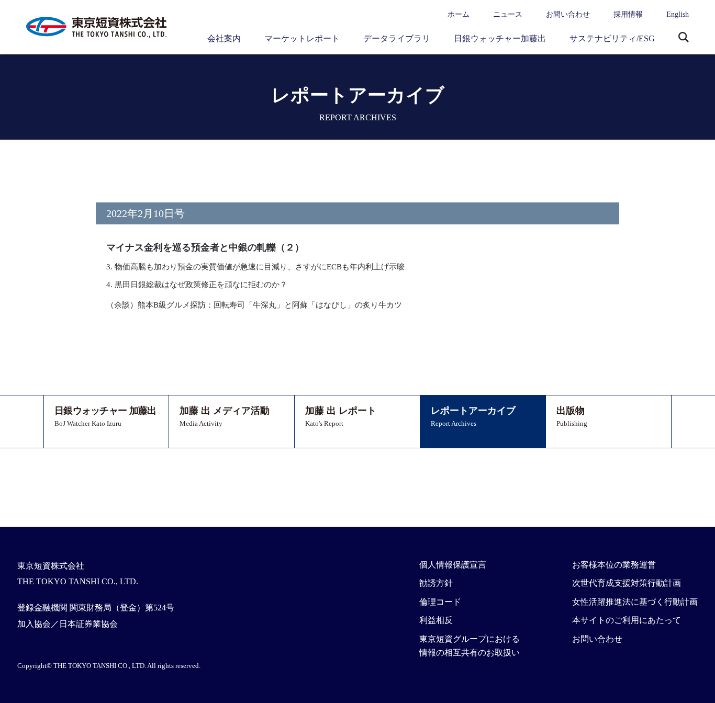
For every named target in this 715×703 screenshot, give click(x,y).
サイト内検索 (683, 38)
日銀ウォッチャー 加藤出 (105, 416)
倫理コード (440, 601)
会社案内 (224, 38)
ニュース (507, 14)
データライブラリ (396, 38)
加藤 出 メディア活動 (225, 416)
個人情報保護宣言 (452, 564)
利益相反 (436, 620)
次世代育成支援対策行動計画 (626, 583)
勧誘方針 (436, 583)
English (677, 14)
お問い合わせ (568, 14)
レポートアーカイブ (473, 416)
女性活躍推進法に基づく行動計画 (635, 601)
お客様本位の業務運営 (614, 564)
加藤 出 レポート (340, 416)
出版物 (571, 416)
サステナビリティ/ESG (612, 38)
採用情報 (628, 14)
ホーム (459, 14)
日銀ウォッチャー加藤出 (500, 38)
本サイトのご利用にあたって (626, 620)
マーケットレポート (302, 38)
